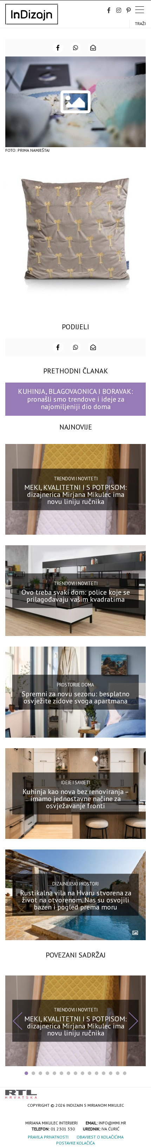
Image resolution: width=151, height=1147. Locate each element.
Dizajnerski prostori (75, 884)
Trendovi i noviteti (76, 478)
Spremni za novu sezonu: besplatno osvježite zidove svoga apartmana (76, 697)
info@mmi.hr (112, 1122)
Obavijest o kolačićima (100, 1137)
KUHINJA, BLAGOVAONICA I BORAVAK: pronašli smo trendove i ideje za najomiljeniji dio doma (75, 399)
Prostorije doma (75, 685)
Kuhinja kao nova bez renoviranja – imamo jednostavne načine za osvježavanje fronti (75, 798)
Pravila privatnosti (48, 1137)
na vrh (139, 1091)
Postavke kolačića (75, 1143)
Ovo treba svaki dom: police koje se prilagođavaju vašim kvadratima (75, 596)
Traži (140, 23)
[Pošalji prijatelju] (93, 47)
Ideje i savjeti (75, 783)
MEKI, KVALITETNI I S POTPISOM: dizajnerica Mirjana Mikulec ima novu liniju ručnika (75, 494)
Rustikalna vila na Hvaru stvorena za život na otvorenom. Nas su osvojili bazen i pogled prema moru (75, 900)
